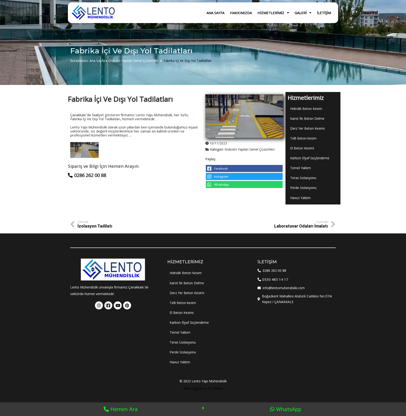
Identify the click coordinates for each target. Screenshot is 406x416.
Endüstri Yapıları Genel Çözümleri (133, 60)
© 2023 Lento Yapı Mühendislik (203, 381)
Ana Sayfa (97, 60)
